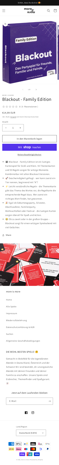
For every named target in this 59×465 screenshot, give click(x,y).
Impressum (11, 313)
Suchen (9, 334)
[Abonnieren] (49, 401)
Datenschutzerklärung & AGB (20, 327)
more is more (25, 459)
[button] (3, 10)
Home (9, 299)
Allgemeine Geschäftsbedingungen (23, 340)
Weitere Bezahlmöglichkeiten (29, 154)
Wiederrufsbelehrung (16, 320)
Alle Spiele (11, 306)
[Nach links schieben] (23, 89)
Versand (13, 117)
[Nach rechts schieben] (36, 89)
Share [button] (8, 235)
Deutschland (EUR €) (28, 433)
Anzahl (5, 122)
